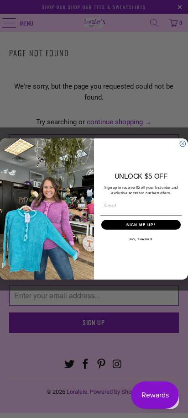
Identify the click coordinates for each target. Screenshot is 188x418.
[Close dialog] (183, 144)
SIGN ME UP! (141, 225)
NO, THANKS (141, 239)
